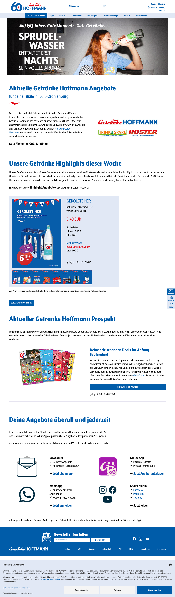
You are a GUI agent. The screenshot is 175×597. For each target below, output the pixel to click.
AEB (120, 549)
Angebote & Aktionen (36, 15)
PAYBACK (63, 15)
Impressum (161, 549)
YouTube (137, 497)
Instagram (138, 493)
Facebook (138, 490)
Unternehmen (141, 15)
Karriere (92, 549)
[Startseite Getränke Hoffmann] (28, 6)
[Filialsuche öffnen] (93, 6)
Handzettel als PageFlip (128, 386)
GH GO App (139, 375)
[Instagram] (140, 538)
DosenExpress (93, 15)
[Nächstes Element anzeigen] (160, 46)
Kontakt (153, 4)
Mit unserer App (74, 243)
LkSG (131, 549)
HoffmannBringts (111, 15)
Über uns (161, 4)
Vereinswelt (77, 15)
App (52, 15)
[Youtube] (147, 538)
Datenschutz (107, 549)
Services (127, 15)
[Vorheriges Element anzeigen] (15, 46)
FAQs (79, 549)
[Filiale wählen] (149, 7)
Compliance (145, 549)
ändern (161, 10)
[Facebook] (134, 538)
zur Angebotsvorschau (21, 302)
